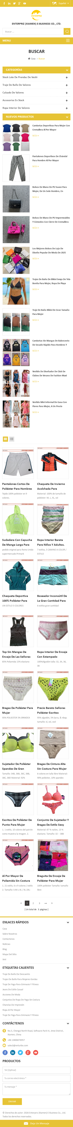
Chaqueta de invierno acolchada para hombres (51, 486)
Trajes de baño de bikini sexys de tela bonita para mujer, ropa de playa (51, 281)
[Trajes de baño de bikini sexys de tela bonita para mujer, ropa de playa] (16, 291)
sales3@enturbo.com (18, 1045)
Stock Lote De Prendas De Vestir (20, 77)
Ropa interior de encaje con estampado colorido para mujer (52, 654)
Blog (5, 949)
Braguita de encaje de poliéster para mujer (51, 878)
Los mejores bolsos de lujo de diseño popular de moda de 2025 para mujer (49, 251)
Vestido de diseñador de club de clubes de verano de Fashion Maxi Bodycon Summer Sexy (49, 374)
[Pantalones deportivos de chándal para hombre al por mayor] (16, 168)
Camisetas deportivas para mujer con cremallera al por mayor (51, 127)
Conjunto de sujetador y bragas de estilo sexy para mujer (53, 822)
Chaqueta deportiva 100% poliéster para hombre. (15, 598)
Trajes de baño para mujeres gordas (20, 979)
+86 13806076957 (16, 1040)
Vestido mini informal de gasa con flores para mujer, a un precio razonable (49, 405)
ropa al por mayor (11, 1010)
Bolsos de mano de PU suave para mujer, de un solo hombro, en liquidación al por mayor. (49, 189)
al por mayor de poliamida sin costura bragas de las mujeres (16, 878)
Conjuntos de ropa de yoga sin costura (21, 999)
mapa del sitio (9, 954)
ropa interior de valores (16, 107)
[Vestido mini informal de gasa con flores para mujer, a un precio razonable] (16, 414)
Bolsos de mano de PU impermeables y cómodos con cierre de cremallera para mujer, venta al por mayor (51, 220)
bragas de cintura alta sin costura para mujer (52, 766)
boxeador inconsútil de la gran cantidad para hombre (52, 598)
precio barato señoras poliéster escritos (51, 710)
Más (34, 136)
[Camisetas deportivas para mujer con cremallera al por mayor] (16, 137)
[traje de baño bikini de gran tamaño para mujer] (16, 321)
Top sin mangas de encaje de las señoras (16, 654)
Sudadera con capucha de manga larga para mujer (17, 542)
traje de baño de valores (17, 84)
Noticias (6, 944)
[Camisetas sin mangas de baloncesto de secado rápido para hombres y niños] (16, 352)
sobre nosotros (10, 933)
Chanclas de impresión (13, 1004)
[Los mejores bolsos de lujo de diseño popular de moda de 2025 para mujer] (16, 260)
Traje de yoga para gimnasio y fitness (21, 984)
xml (4, 959)
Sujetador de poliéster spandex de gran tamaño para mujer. (16, 766)
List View (11, 439)
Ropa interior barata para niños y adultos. (51, 542)
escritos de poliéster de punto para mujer (17, 822)
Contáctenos (8, 938)
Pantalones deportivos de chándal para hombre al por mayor (49, 158)
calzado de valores (13, 92)
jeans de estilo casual (13, 989)
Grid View (5, 439)
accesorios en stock (13, 100)
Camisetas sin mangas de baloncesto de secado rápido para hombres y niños (50, 343)
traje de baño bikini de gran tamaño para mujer (50, 312)
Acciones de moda (11, 994)
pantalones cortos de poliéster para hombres (17, 486)
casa (5, 928)
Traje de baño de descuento (16, 974)
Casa (33, 58)
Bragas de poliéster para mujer (17, 710)
